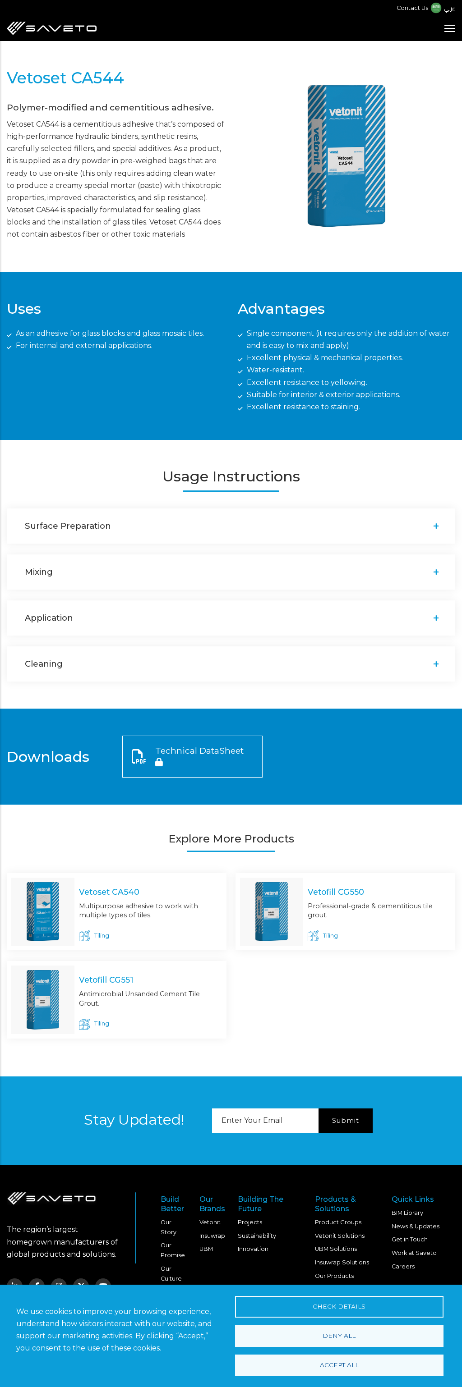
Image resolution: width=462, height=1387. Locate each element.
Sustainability (257, 1235)
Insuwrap (212, 1235)
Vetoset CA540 (109, 892)
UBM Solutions (336, 1248)
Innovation (253, 1248)
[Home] (52, 28)
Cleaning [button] (44, 664)
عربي (449, 8)
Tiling (101, 935)
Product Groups (338, 1222)
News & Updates (415, 1226)
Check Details (339, 1306)
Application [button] (49, 618)
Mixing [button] (39, 572)
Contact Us (412, 8)
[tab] (231, 526)
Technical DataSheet (199, 750)
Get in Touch (410, 1239)
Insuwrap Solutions (342, 1262)
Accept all (339, 1365)
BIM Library (407, 1212)
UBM (206, 1248)
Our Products (334, 1276)
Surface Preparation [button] (68, 526)
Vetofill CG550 (336, 892)
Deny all (339, 1335)
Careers (403, 1266)
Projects (250, 1222)
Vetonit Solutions (340, 1235)
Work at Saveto (414, 1253)
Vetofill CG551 (106, 979)
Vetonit (210, 1222)
